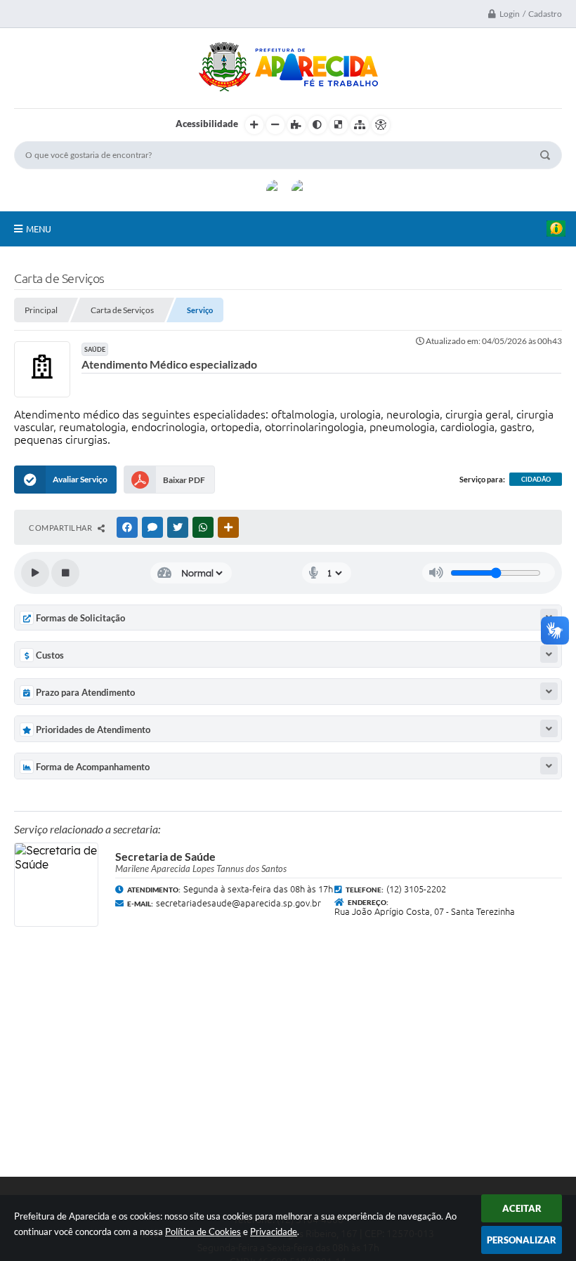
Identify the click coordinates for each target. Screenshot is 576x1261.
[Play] (35, 573)
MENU (38, 229)
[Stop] (65, 573)
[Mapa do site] (360, 125)
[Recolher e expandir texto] (549, 654)
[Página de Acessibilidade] (381, 125)
